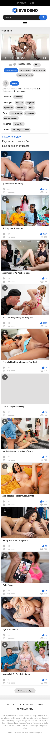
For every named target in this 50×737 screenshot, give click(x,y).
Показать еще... (25, 691)
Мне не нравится (14, 64)
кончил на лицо (11, 118)
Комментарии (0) (25, 75)
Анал (31, 108)
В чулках (30, 103)
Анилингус (21, 108)
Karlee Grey (18, 124)
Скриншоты (25, 70)
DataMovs (20, 733)
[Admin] (5, 83)
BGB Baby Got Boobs (20, 130)
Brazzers (18, 97)
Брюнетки (8, 108)
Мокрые (19, 103)
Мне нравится (10, 64)
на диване (29, 113)
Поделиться (39, 70)
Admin (14, 83)
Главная (10, 705)
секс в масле (16, 113)
